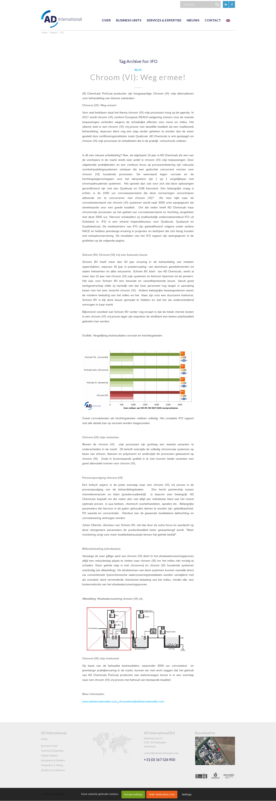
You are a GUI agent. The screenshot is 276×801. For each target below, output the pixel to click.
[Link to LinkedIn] (226, 4)
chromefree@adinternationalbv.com (141, 701)
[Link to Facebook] (232, 4)
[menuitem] (106, 20)
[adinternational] (61, 20)
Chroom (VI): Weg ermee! (138, 77)
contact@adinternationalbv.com (161, 753)
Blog (138, 69)
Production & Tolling (52, 765)
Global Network (49, 755)
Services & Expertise (52, 750)
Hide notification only (162, 794)
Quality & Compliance (53, 770)
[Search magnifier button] (217, 4)
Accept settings (133, 794)
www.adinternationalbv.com (99, 701)
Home (44, 739)
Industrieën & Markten (53, 760)
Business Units (49, 746)
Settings (187, 794)
